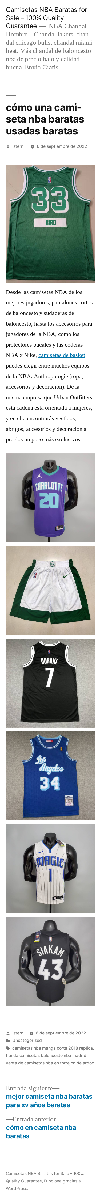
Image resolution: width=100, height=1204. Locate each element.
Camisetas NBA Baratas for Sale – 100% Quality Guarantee (46, 18)
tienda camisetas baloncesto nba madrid (46, 1055)
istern (17, 146)
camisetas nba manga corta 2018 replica (52, 1048)
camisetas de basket (61, 355)
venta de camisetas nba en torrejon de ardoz (50, 1063)
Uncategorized (27, 1040)
